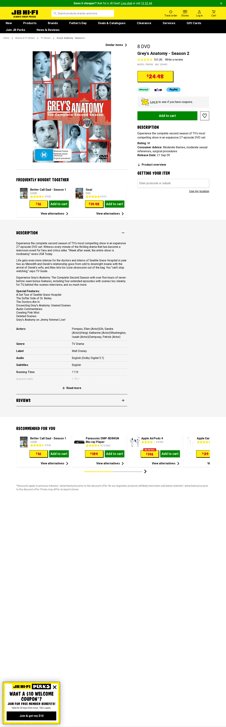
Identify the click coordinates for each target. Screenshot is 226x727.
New (9, 23)
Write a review (174, 59)
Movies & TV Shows (25, 38)
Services (169, 23)
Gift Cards (194, 23)
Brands (53, 23)
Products (29, 23)
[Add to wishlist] (204, 115)
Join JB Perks (15, 30)
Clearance (144, 23)
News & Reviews (48, 30)
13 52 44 (146, 3)
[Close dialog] (54, 687)
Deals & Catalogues (111, 23)
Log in (154, 102)
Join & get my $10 (31, 716)
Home (6, 38)
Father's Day (78, 23)
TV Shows (46, 38)
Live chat (126, 3)
